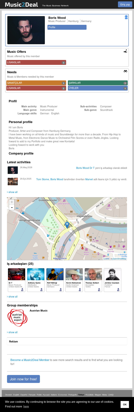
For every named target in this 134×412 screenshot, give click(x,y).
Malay (104, 394)
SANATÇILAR (35, 83)
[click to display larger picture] (26, 30)
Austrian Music (39, 310)
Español (24, 394)
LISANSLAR (35, 62)
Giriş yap (125, 4)
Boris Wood (82, 168)
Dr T (92, 168)
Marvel (89, 179)
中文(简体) (89, 394)
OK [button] (125, 404)
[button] (23, 379)
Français (32, 394)
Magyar (98, 394)
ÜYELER (97, 88)
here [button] (26, 406)
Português (72, 394)
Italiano (54, 394)
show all (12, 192)
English (16, 394)
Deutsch (8, 394)
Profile (51, 27)
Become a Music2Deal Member (29, 360)
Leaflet (106, 258)
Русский (46, 394)
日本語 (111, 394)
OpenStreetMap (119, 258)
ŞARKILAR (97, 83)
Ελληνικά (62, 394)
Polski (39, 394)
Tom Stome (42, 179)
